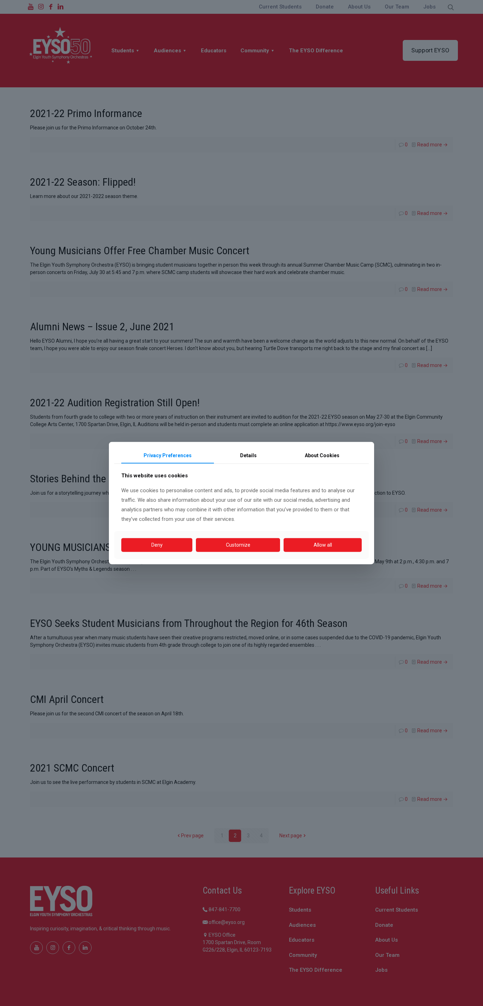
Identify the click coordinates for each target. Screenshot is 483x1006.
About (322, 455)
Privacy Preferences (168, 455)
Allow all (323, 545)
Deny (157, 545)
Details (248, 455)
